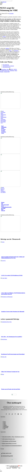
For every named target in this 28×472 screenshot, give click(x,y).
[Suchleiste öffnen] (1, 4)
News (8, 69)
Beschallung (3, 69)
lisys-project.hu (6, 64)
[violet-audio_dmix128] (10, 153)
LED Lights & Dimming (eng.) (8, 439)
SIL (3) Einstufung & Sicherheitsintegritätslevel (12, 445)
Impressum (9, 467)
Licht (4, 428)
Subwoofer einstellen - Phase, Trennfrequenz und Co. (13, 436)
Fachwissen (5, 427)
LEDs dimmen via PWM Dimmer (9, 441)
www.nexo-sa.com (6, 67)
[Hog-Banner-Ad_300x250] (10, 108)
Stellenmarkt (5, 426)
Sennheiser (16, 50)
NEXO (4, 36)
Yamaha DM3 (7, 71)
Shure (10, 50)
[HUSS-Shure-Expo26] (10, 186)
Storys (4, 422)
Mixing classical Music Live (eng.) (9, 443)
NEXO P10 (6, 70)
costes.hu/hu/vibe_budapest (8, 65)
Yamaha (7, 48)
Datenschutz (14, 467)
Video (4, 424)
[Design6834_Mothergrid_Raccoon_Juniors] (10, 169)
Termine (5, 425)
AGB (19, 467)
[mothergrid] (3, 1)
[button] (0, 469)
